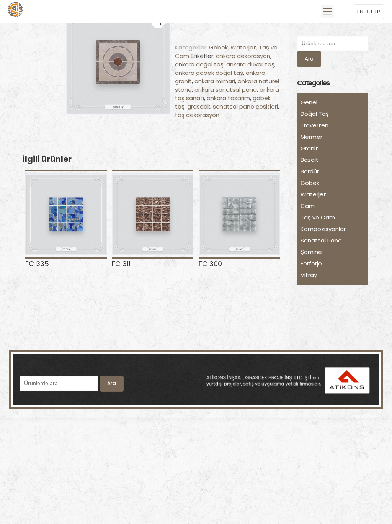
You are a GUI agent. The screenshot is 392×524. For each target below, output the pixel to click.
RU (369, 11)
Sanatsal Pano (321, 240)
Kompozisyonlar (323, 229)
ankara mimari (214, 81)
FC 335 (37, 264)
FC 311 (121, 264)
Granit (309, 148)
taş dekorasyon (197, 115)
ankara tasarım (228, 98)
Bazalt (309, 160)
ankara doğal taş (199, 64)
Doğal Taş (315, 114)
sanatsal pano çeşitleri (245, 106)
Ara (309, 59)
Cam (308, 206)
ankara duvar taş (250, 64)
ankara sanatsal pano (225, 90)
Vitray (309, 275)
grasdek (198, 106)
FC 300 (210, 264)
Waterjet (243, 47)
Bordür (310, 171)
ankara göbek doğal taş (209, 73)
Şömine (311, 252)
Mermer (311, 137)
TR (377, 11)
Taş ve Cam (318, 217)
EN (360, 11)
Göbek (218, 47)
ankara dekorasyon (243, 56)
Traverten (314, 125)
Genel (309, 102)
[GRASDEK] (15, 11)
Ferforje (311, 263)
